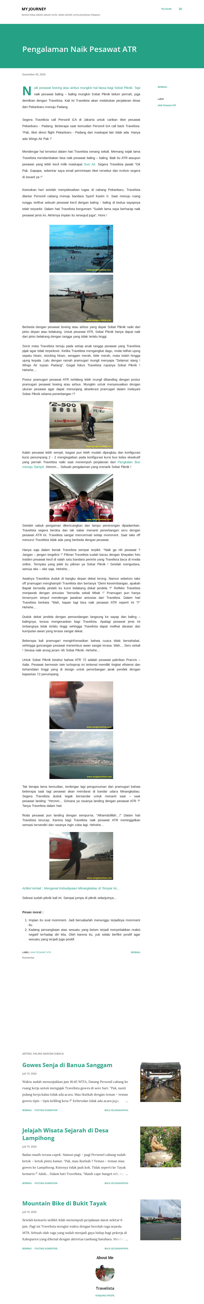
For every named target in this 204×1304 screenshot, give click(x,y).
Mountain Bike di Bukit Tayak (64, 1203)
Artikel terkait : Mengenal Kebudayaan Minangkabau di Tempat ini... (71, 888)
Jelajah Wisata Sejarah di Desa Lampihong (65, 1134)
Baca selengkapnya (116, 1110)
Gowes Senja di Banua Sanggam (67, 1065)
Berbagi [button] (162, 86)
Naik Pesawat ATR (167, 105)
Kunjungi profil (105, 1295)
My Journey (34, 8)
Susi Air (89, 164)
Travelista (105, 1288)
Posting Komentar (46, 1110)
